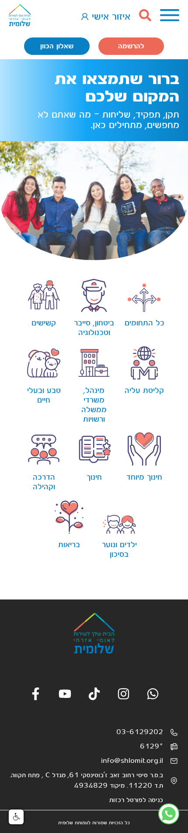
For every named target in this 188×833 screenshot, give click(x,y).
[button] (16, 816)
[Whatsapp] (152, 693)
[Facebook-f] (35, 693)
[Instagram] (123, 693)
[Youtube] (65, 693)
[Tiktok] (94, 693)
